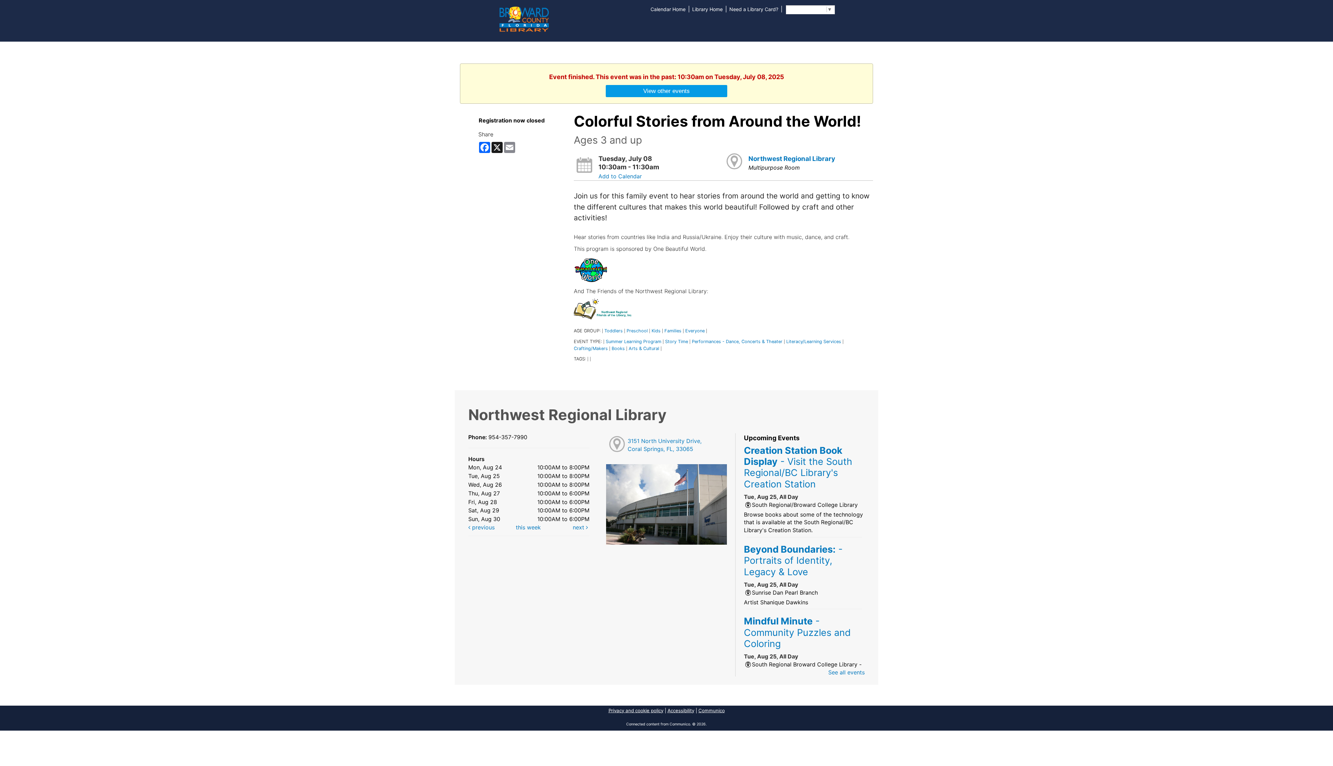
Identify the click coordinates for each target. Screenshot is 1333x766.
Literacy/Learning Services (813, 341)
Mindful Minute (797, 632)
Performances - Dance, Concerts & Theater (737, 341)
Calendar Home (668, 9)
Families (672, 330)
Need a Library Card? (753, 9)
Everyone (695, 330)
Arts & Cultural (644, 348)
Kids (656, 330)
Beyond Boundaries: (793, 560)
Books (618, 348)
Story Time (676, 341)
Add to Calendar (620, 176)
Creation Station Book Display (798, 467)
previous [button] (482, 527)
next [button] (579, 527)
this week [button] (528, 527)
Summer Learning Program (633, 341)
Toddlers (613, 330)
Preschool (637, 330)
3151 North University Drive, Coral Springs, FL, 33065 (665, 444)
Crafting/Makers (591, 348)
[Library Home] (524, 18)
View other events (666, 90)
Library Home (707, 9)
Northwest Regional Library (791, 159)
